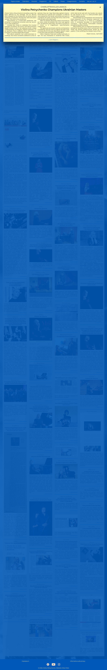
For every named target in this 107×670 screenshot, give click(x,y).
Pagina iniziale (15, 1)
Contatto (82, 1)
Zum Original (53, 40)
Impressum (25, 661)
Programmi (43, 1)
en (91, 1)
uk (93, 1)
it (95, 1)
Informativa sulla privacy (77, 661)
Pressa (63, 1)
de (88, 1)
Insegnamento (72, 1)
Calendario (25, 1)
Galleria (56, 1)
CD (50, 1)
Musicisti (34, 1)
